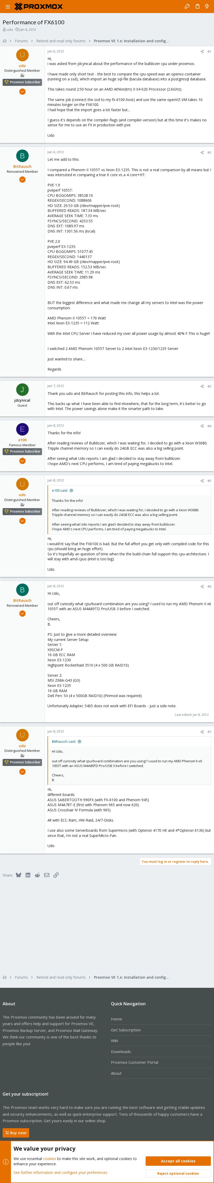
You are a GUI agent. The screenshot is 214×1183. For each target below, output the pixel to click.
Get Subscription (126, 1029)
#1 (209, 51)
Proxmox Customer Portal (134, 1062)
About (116, 1073)
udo (10, 29)
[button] (8, 6)
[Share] (202, 51)
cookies (49, 1158)
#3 (209, 386)
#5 (209, 480)
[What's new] (207, 6)
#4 (209, 426)
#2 (209, 152)
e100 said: (60, 490)
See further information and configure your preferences (60, 1172)
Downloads (121, 1051)
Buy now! (18, 1132)
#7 (209, 731)
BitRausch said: (64, 741)
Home (116, 1018)
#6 (209, 586)
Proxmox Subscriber (25, 82)
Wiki (114, 1040)
